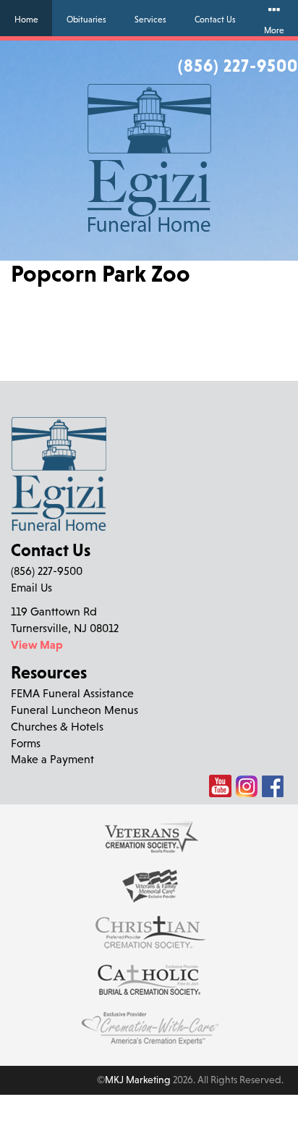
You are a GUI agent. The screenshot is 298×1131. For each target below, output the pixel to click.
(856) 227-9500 (238, 65)
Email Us (31, 587)
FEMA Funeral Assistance (72, 692)
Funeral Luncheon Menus (74, 709)
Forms (26, 742)
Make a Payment (52, 758)
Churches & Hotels (57, 726)
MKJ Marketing (138, 1079)
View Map (37, 644)
